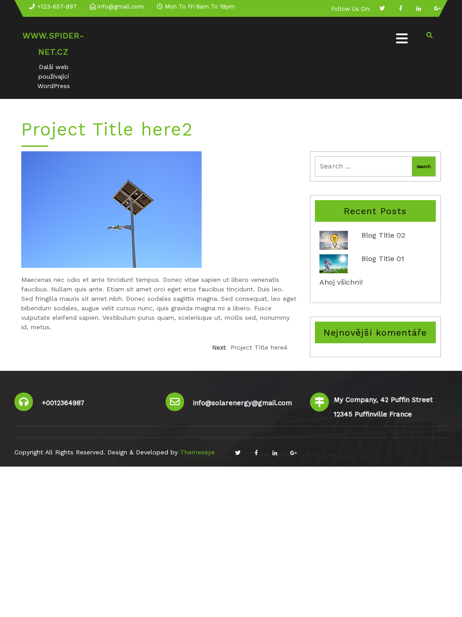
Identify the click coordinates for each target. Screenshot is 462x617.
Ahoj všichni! (341, 282)
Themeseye (196, 452)
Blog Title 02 (383, 235)
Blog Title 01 (382, 258)
